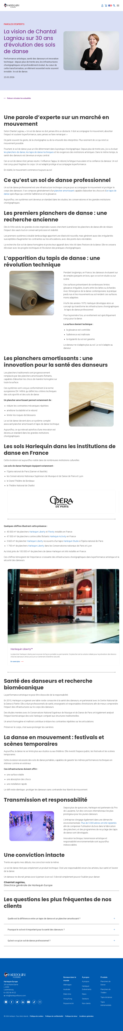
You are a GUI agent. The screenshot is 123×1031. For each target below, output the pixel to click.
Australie (66, 989)
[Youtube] (28, 1002)
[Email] (40, 1002)
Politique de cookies (36, 1016)
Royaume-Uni (68, 1003)
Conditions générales (86, 1016)
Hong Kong (67, 999)
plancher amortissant (64, 190)
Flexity (51, 531)
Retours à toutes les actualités (19, 98)
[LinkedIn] (23, 1002)
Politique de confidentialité (54, 1016)
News (84, 994)
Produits (104, 977)
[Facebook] (11, 1002)
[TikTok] (34, 1002)
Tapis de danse (106, 997)
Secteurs (85, 999)
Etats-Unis (67, 994)
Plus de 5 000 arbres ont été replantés (99, 823)
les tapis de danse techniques (40, 152)
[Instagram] (6, 1002)
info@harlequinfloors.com (16, 996)
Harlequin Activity (58, 536)
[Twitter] (17, 1002)
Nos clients (86, 1003)
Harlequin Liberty (37, 531)
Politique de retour (71, 1016)
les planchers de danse (14, 152)
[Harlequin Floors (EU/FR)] (12, 5)
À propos (85, 977)
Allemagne (67, 985)
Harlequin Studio (71, 541)
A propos (85, 981)
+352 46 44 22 (10, 993)
